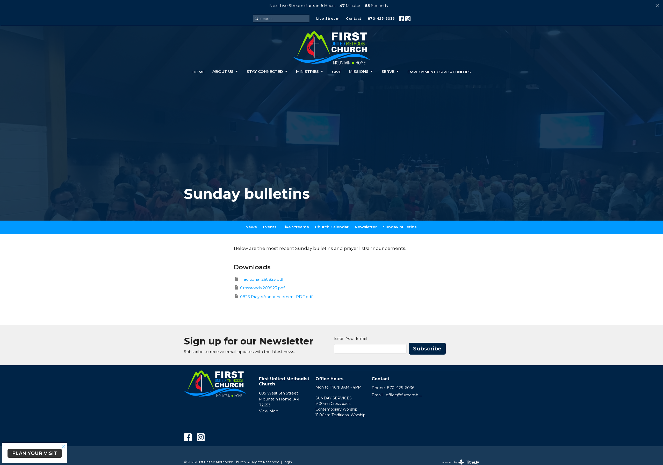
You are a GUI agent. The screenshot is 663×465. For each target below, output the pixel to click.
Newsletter (366, 226)
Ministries (307, 71)
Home (198, 71)
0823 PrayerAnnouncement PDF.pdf (276, 296)
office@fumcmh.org (404, 394)
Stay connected (265, 71)
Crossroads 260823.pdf (262, 287)
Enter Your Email (350, 338)
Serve (387, 71)
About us (223, 71)
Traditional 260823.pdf (261, 279)
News (251, 226)
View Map (268, 410)
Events (269, 226)
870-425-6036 (381, 18)
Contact (353, 18)
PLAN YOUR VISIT (34, 453)
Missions (359, 71)
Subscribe (427, 349)
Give (336, 71)
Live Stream (328, 18)
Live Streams (296, 226)
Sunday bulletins (399, 226)
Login (287, 462)
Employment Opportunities (439, 71)
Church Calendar (332, 226)
